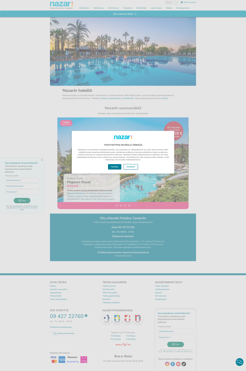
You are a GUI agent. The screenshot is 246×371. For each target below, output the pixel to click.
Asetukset (130, 167)
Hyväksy (114, 167)
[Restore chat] (239, 362)
